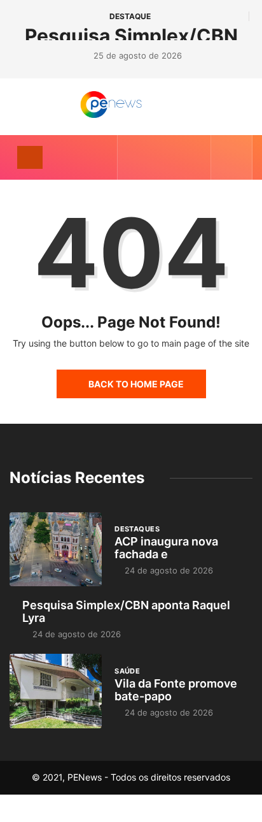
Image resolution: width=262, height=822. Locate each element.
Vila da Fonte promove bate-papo (175, 690)
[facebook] (135, 157)
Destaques (137, 528)
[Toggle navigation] (30, 157)
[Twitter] (154, 157)
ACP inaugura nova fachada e (166, 548)
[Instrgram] (174, 157)
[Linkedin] (194, 157)
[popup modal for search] (231, 157)
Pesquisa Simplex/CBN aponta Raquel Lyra (126, 611)
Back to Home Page (136, 384)
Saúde (127, 671)
